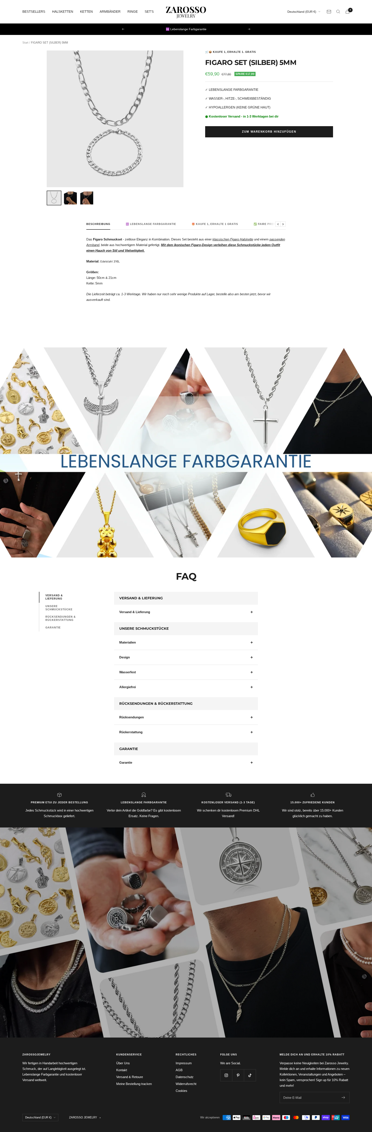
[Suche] (338, 12)
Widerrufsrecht (186, 1084)
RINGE (132, 11)
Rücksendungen (131, 717)
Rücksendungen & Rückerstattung (60, 618)
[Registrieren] (343, 1097)
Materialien (127, 642)
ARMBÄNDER (110, 11)
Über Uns (123, 1063)
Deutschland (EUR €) (301, 11)
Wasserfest (127, 672)
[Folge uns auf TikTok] (250, 1075)
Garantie (53, 627)
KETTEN (86, 11)
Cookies (181, 1091)
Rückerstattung (131, 732)
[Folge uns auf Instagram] (226, 1075)
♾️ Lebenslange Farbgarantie (151, 224)
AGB (179, 1070)
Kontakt (121, 1070)
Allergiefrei (127, 687)
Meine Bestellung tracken (134, 1084)
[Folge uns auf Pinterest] (238, 1075)
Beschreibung (98, 224)
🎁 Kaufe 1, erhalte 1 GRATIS (215, 224)
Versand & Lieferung (54, 597)
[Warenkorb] (347, 11)
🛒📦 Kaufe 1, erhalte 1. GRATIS (230, 51)
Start (25, 42)
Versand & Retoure (129, 1077)
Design (124, 657)
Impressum (184, 1063)
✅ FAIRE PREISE (266, 224)
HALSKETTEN (62, 11)
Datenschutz (185, 1077)
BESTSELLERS (33, 11)
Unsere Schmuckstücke (59, 608)
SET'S (149, 11)
